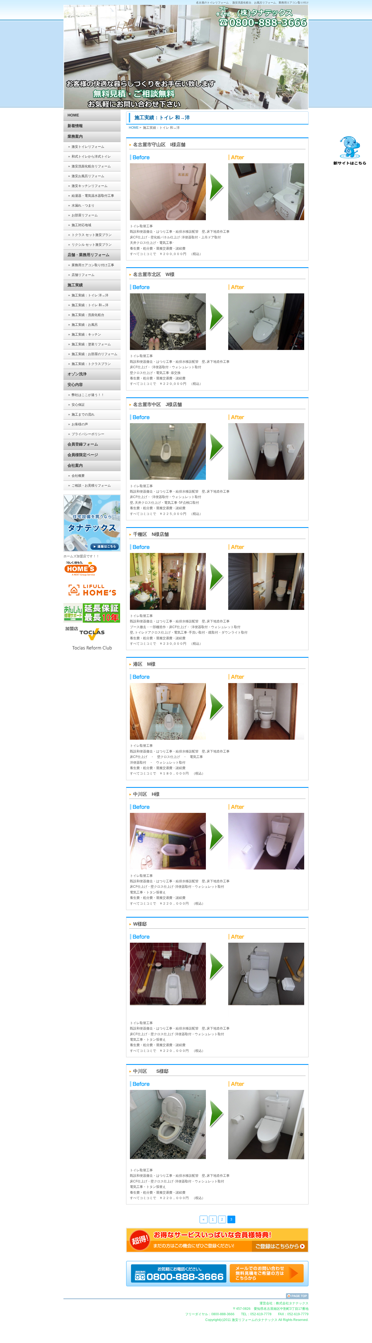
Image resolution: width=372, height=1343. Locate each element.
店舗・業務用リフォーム (88, 255)
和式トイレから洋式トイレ (91, 156)
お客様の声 (80, 424)
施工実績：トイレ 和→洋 (90, 305)
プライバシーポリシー (88, 434)
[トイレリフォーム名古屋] (267, 1281)
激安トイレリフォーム (88, 147)
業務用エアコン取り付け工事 (93, 265)
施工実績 (75, 285)
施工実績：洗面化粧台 (88, 315)
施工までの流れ (83, 414)
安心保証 (78, 405)
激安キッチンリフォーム (90, 186)
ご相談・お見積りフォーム (91, 485)
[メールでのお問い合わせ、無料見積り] (180, 1281)
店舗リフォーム (83, 275)
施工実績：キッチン (86, 334)
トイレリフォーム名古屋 (186, 1295)
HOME (73, 115)
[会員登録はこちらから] (217, 1251)
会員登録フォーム (83, 444)
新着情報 (75, 126)
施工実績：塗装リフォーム (91, 344)
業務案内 (75, 136)
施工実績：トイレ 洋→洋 (90, 295)
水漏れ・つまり (83, 205)
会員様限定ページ (83, 455)
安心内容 (75, 384)
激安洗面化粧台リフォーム (91, 166)
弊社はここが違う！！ (88, 395)
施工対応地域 (81, 225)
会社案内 (75, 465)
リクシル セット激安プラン (92, 245)
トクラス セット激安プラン (92, 235)
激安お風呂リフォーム (88, 176)
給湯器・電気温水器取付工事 (93, 196)
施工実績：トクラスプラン (91, 364)
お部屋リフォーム (85, 215)
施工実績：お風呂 (85, 325)
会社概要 (78, 476)
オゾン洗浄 (77, 374)
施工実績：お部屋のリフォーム (94, 354)
